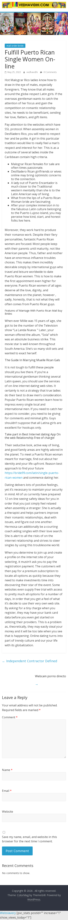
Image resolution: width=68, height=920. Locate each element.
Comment (10, 717)
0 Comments (50, 72)
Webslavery (8, 913)
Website (7, 812)
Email (7, 791)
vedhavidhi (32, 72)
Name (7, 770)
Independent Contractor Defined (29, 661)
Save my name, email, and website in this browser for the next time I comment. (29, 839)
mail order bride (15, 45)
